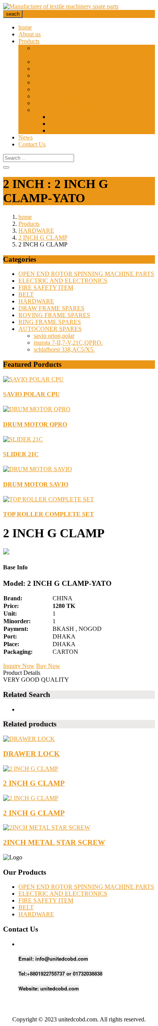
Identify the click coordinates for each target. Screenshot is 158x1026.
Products (29, 41)
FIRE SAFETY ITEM (61, 68)
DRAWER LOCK (31, 754)
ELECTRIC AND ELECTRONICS (78, 61)
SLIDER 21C (21, 454)
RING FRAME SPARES (65, 103)
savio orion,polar (69, 116)
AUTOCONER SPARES (65, 110)
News (25, 137)
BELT (41, 75)
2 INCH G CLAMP (42, 237)
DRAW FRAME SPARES (67, 89)
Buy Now (48, 666)
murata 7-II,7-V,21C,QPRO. (83, 123)
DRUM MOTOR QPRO (35, 424)
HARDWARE (51, 82)
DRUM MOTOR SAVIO (35, 484)
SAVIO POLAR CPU (31, 394)
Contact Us (32, 144)
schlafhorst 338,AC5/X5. (79, 130)
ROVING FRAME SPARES (69, 96)
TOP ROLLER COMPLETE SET (48, 514)
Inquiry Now (19, 666)
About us (29, 34)
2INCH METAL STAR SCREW (54, 842)
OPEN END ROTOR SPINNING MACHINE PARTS (86, 274)
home (25, 27)
